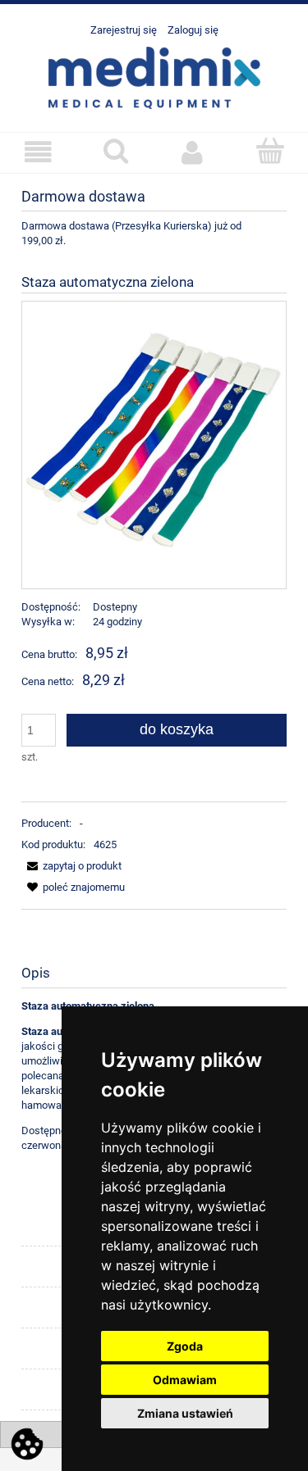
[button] (38, 152)
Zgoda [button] (185, 1346)
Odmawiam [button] (185, 1380)
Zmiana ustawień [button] (185, 1413)
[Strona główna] (154, 76)
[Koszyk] (269, 151)
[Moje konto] (193, 152)
